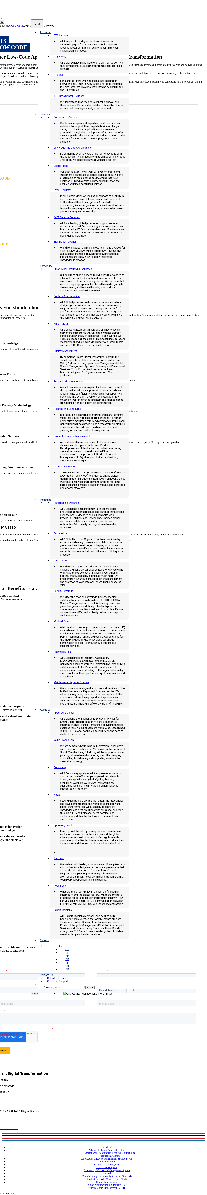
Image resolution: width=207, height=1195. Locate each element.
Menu (37, 24)
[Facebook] (103, 1133)
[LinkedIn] (103, 1140)
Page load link (7, 1193)
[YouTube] (103, 1138)
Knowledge (107, 1147)
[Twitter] (103, 1135)
